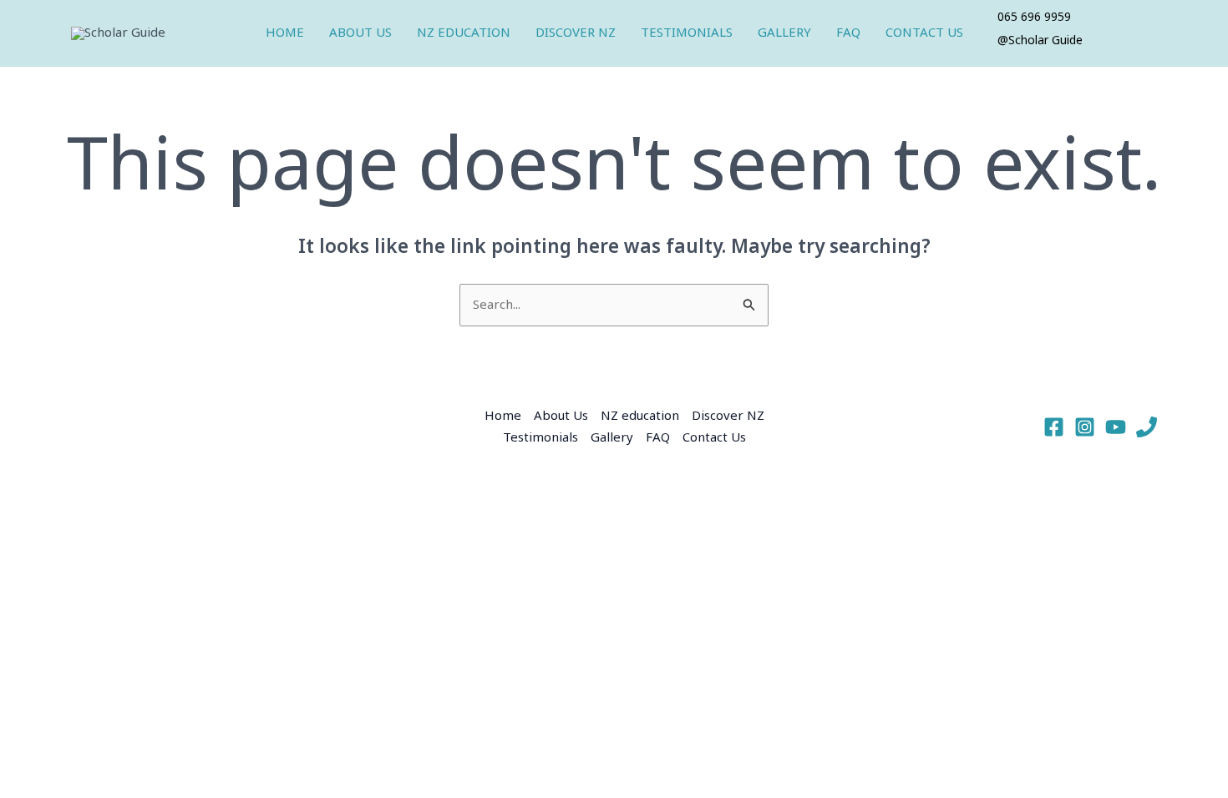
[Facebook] (1053, 427)
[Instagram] (1084, 427)
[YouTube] (1115, 427)
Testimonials (687, 33)
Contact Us (924, 33)
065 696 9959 (1034, 17)
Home (285, 33)
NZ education (463, 33)
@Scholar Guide (1040, 41)
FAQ (848, 33)
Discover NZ (575, 33)
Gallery (784, 33)
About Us (360, 33)
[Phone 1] (1146, 427)
